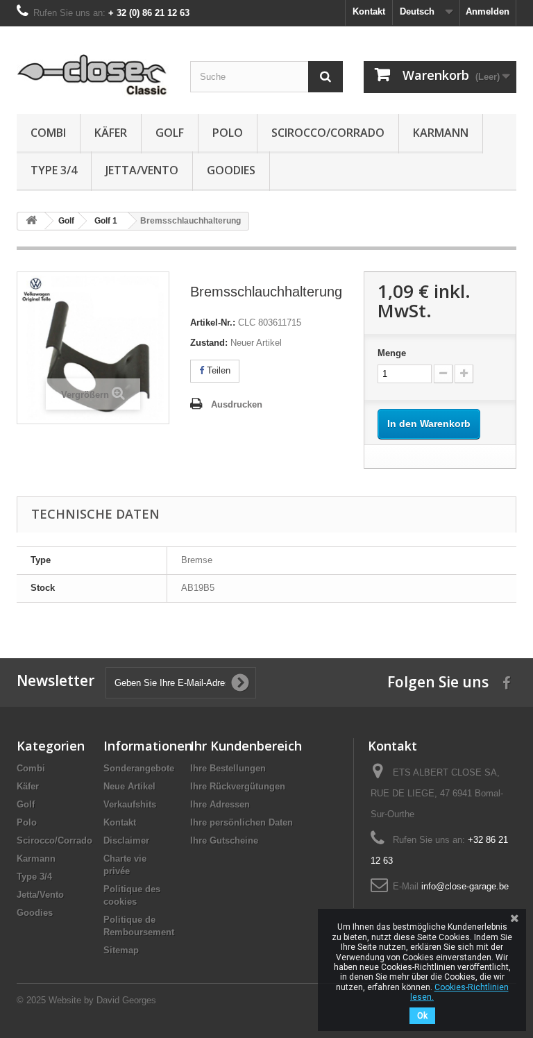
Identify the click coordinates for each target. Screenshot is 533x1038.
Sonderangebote (138, 768)
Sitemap (121, 950)
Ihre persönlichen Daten (241, 822)
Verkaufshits (129, 804)
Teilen (217, 370)
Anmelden (487, 11)
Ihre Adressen (220, 804)
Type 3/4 (54, 170)
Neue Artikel (129, 786)
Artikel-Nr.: (212, 322)
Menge (392, 353)
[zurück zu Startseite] (31, 221)
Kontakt (369, 11)
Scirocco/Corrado (327, 132)
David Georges (126, 1000)
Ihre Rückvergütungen (237, 786)
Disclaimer (126, 840)
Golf (169, 132)
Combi (48, 132)
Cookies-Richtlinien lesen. (459, 992)
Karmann (440, 132)
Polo (227, 132)
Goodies (231, 170)
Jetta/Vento (141, 170)
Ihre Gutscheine (224, 840)
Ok (422, 1016)
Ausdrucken (236, 404)
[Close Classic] (93, 75)
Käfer (110, 132)
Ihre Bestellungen (228, 768)
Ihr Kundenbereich (246, 745)
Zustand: (209, 342)
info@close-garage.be (465, 886)
